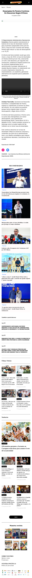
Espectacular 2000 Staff (8, 144)
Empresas (4, 190)
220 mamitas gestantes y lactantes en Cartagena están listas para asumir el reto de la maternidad (16, 448)
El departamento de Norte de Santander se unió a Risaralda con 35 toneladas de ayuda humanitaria (23, 404)
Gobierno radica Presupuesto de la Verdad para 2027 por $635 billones (15, 249)
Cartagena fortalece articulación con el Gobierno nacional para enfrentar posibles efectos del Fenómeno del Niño (8, 501)
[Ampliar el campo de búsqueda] (29, 2)
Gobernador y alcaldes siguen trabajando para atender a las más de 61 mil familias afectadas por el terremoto (23, 381)
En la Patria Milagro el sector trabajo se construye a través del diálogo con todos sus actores (7, 472)
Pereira (9, 7)
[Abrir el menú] (2, 2)
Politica (19, 495)
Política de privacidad (8, 565)
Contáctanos (5, 560)
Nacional (4, 274)
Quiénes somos (6, 558)
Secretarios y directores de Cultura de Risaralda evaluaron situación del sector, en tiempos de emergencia (8, 405)
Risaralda (4, 375)
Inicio (3, 7)
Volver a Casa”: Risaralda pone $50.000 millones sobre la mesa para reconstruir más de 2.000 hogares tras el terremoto (15, 351)
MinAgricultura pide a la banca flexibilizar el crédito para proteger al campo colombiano (15, 223)
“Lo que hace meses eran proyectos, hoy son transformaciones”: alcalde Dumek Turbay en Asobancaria (13, 309)
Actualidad (4, 443)
